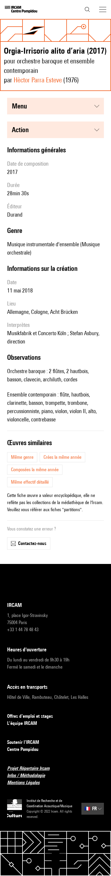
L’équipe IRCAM (22, 723)
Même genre (22, 457)
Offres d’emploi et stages (30, 716)
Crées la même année (62, 457)
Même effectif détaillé (30, 482)
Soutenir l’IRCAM (23, 742)
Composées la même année (35, 469)
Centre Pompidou (22, 749)
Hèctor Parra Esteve (38, 80)
